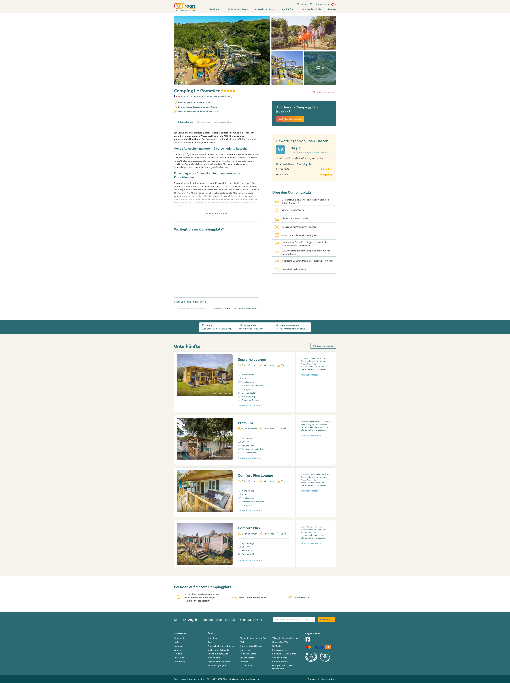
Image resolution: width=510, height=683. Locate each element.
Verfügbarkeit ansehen (290, 119)
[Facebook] (308, 639)
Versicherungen (279, 657)
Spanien (178, 649)
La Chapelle (246, 665)
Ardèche (208, 96)
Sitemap (312, 679)
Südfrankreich (196, 96)
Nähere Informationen (216, 213)
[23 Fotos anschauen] (222, 50)
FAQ (242, 642)
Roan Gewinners (248, 653)
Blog (209, 642)
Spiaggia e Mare (280, 649)
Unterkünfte (287, 9)
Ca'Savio (276, 646)
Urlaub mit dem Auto (217, 653)
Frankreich (183, 96)
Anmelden (325, 619)
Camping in (214, 9)
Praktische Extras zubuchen (220, 646)
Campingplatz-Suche (311, 9)
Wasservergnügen (224, 122)
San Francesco (247, 657)
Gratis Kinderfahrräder (218, 649)
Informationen (185, 122)
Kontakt (332, 9)
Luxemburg (179, 661)
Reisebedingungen (216, 665)
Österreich (179, 657)
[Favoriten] (311, 4)
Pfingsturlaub (214, 657)
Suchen (217, 308)
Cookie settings (328, 679)
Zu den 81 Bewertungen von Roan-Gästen (309, 152)
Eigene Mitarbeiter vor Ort (253, 638)
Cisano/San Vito (280, 642)
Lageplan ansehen (324, 345)
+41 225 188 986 (219, 679)
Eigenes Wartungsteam (219, 661)
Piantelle (244, 661)
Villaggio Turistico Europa (285, 638)
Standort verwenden (246, 308)
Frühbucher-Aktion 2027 (284, 653)
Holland (178, 653)
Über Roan (212, 638)
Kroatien (178, 646)
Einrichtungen (204, 122)
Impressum (245, 649)
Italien (177, 642)
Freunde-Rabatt (280, 661)
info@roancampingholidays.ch (244, 679)
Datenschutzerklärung (251, 646)
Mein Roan (323, 4)
